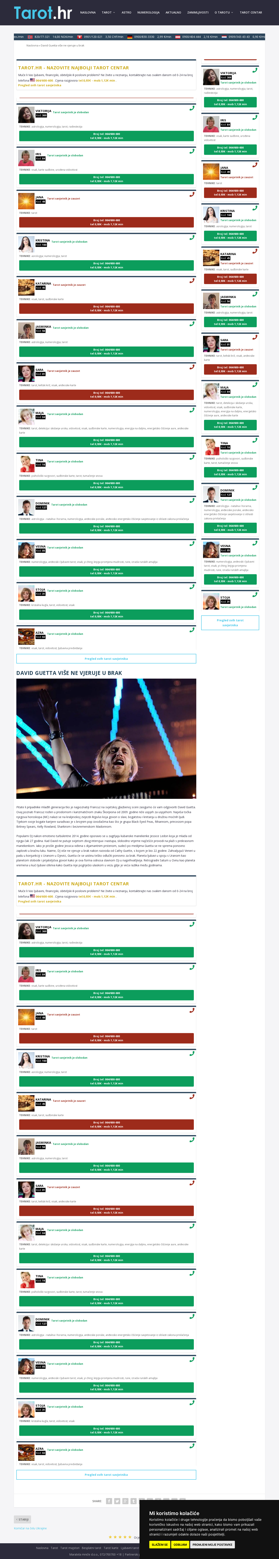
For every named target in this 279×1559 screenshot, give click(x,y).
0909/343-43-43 (237, 37)
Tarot (107, 12)
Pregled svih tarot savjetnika (39, 85)
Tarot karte (111, 1548)
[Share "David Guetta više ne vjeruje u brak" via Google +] (125, 1501)
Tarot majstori (69, 1548)
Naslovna (88, 12)
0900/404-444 (188, 37)
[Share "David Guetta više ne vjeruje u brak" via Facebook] (109, 1501)
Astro (126, 12)
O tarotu (222, 12)
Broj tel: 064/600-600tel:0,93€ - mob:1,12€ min (106, 125)
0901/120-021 (92, 37)
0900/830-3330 (141, 37)
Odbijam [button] (180, 1544)
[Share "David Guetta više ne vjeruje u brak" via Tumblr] (133, 1501)
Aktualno (173, 12)
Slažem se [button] (160, 1544)
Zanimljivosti (198, 12)
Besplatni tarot (91, 1548)
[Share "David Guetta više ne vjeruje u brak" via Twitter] (117, 1501)
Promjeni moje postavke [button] (212, 1544)
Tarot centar (251, 12)
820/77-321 (42, 37)
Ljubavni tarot (130, 1548)
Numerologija (148, 12)
